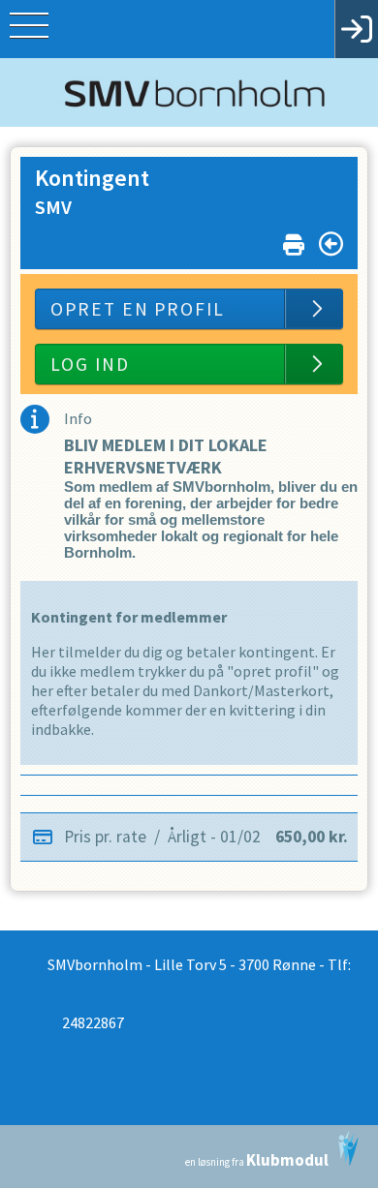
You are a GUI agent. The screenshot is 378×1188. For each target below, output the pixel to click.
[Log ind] (356, 29)
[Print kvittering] (293, 240)
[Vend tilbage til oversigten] (331, 244)
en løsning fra (257, 1160)
